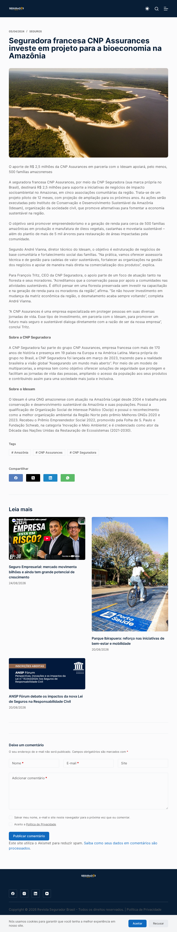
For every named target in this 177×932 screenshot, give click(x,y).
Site (124, 763)
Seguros (35, 31)
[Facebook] (16, 478)
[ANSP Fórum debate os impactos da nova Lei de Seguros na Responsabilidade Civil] (47, 673)
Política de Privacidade (41, 824)
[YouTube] (47, 894)
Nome (18, 763)
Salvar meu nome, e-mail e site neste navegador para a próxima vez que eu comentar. (72, 817)
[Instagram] (24, 894)
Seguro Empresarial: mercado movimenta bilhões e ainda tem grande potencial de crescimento (43, 572)
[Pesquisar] (156, 9)
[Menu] (166, 8)
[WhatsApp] (68, 478)
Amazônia (19, 452)
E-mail (73, 763)
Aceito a (35, 824)
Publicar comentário (29, 836)
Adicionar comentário (29, 778)
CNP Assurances (49, 452)
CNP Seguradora (83, 452)
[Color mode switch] (147, 8)
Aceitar (137, 923)
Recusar (158, 923)
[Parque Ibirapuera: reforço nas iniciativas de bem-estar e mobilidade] (130, 574)
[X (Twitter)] (33, 478)
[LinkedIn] (50, 478)
